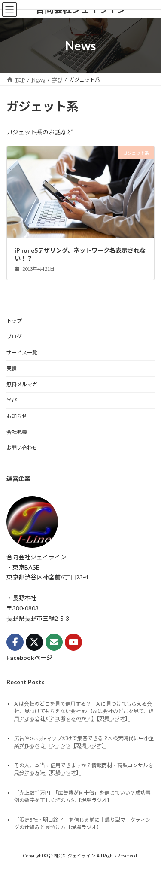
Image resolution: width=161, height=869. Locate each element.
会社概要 (16, 432)
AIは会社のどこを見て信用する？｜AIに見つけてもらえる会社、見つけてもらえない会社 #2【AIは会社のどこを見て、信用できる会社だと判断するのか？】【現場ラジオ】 (84, 711)
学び (11, 400)
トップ (14, 320)
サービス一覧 (21, 352)
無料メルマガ (21, 384)
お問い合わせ (21, 448)
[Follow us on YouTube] (73, 642)
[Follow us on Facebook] (15, 642)
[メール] (54, 642)
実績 (11, 368)
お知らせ (16, 416)
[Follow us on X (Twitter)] (34, 642)
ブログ (14, 336)
